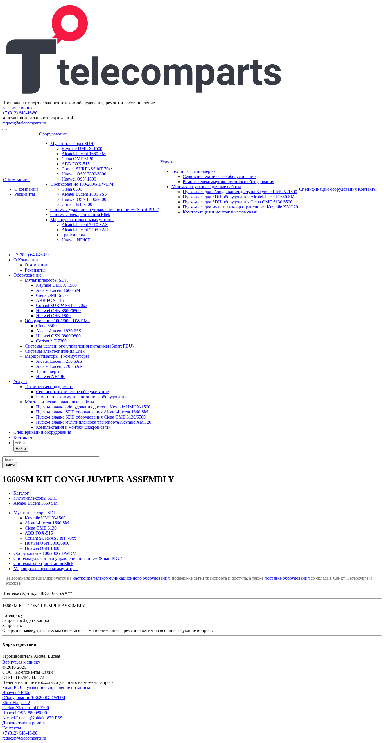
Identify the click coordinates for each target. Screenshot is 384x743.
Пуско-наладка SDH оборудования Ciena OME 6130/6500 (237, 201)
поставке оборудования (287, 578)
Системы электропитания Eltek (80, 214)
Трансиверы (73, 234)
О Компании (16, 179)
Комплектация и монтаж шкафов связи (220, 212)
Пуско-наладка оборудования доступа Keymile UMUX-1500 (240, 191)
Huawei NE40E (76, 239)
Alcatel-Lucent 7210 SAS (85, 224)
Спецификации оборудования (328, 189)
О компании (26, 189)
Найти (21, 449)
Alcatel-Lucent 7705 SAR (85, 229)
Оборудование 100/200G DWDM (81, 184)
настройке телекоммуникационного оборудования (121, 578)
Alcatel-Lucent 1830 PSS (84, 194)
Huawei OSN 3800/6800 (84, 174)
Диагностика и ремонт (24, 722)
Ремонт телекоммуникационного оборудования (228, 181)
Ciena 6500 (72, 189)
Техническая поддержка (194, 171)
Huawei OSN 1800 (79, 179)
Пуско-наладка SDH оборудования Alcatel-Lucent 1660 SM (239, 196)
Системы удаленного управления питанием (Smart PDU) (104, 209)
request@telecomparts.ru (24, 123)
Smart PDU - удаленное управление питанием (46, 687)
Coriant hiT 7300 (77, 204)
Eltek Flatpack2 (16, 702)
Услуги (168, 161)
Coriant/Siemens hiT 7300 (25, 707)
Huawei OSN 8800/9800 (84, 199)
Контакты (367, 189)
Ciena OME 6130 (77, 158)
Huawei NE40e (16, 692)
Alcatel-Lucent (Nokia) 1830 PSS (32, 717)
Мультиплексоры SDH (72, 143)
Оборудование (54, 134)
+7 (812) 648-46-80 (19, 112)
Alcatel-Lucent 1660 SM (84, 153)
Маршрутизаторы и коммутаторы (82, 219)
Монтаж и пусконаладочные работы (206, 186)
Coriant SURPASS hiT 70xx (87, 168)
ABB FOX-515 (76, 163)
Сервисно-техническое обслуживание (219, 176)
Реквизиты (24, 194)
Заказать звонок (17, 107)
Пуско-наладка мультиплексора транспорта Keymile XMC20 (240, 206)
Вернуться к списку (21, 662)
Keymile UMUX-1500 (82, 148)
